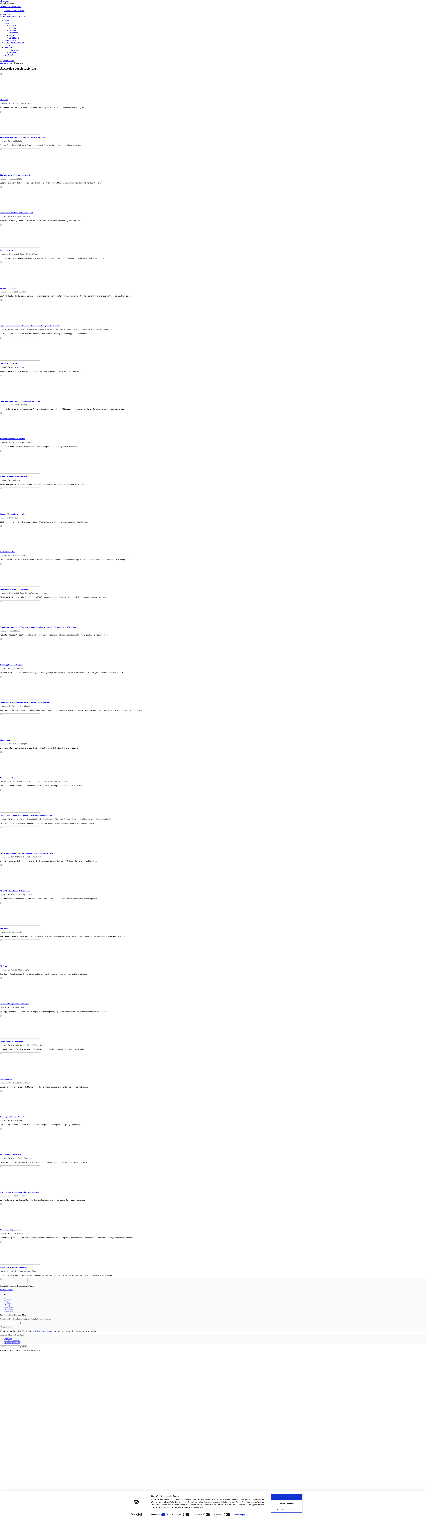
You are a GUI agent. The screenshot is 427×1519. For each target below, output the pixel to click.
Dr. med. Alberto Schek (20, 970)
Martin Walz (63, 781)
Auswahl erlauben (287, 1503)
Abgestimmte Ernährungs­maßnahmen (14, 589)
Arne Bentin (17, 932)
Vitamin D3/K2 (5, 740)
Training (12, 28)
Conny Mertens (17, 367)
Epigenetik (4, 928)
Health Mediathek (10, 40)
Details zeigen (239, 1515)
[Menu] (1, 59)
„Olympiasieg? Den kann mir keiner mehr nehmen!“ (20, 1192)
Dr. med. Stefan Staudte (20, 1158)
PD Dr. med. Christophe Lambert (27, 781)
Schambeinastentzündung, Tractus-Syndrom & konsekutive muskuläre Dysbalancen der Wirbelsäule (38, 627)
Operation (13, 30)
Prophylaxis (14, 50)
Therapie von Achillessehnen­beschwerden (15, 175)
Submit (24, 1347)
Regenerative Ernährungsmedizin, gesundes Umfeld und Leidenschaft (26, 853)
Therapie (12, 25)
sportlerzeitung (10, 55)
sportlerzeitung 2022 (7, 552)
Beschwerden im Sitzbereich (10, 1154)
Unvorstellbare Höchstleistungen (12, 1041)
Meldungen (17, 518)
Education (8, 47)
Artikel (6, 23)
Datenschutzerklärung (44, 1331)
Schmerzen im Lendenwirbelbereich (13, 476)
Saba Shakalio (16, 141)
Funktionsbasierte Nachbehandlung (13, 1267)
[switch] (186, 1514)
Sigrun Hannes (16, 668)
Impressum (8, 1339)
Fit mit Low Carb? (7, 250)
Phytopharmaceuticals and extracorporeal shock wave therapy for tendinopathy (30, 326)
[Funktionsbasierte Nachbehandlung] (20, 1391)
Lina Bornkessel (46, 593)
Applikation (4, 1271)
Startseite (4, 63)
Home (6, 21)
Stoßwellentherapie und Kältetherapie (14, 1004)
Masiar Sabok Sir (33, 857)
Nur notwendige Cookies (286, 1510)
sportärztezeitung (18, 292)
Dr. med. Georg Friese (21, 706)
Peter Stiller (15, 631)
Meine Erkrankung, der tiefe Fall (12, 439)
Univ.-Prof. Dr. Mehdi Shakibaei (23, 329)
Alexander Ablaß (17, 1007)
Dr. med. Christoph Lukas (21, 894)
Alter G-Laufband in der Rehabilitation (15, 891)
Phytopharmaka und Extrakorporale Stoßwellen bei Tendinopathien (26, 815)
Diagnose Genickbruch (8, 363)
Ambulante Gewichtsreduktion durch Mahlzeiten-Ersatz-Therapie (25, 702)
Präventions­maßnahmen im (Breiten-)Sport (16, 213)
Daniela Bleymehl (17, 857)
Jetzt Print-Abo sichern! (14, 11)
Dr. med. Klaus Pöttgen (22, 103)
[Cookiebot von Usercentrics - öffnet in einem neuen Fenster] (136, 1514)
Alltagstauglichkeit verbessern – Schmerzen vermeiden (20, 401)
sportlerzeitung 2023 (7, 288)
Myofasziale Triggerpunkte (10, 1230)
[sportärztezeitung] (13, 16)
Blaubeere (4, 100)
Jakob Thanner (16, 1233)
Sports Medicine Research (14, 43)
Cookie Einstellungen (12, 1341)
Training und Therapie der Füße (12, 1117)
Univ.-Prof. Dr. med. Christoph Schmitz (54, 329)
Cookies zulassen (286, 1497)
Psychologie (14, 37)
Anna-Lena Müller (79, 329)
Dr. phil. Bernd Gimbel (36, 1045)
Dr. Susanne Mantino (21, 1083)
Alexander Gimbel (17, 1045)
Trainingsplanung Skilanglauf (11, 665)
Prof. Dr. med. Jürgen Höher (24, 1271)
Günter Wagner (32, 254)
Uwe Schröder (18, 254)
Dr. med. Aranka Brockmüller (100, 329)
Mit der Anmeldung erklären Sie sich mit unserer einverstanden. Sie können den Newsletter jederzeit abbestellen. (49, 1331)
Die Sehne (4, 966)
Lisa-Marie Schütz (49, 781)
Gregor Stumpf (16, 1120)
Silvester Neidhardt (18, 405)
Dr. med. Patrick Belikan (20, 216)
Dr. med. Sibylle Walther (22, 442)
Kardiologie (14, 35)
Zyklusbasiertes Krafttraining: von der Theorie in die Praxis (22, 137)
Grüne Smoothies (6, 1079)
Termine (12, 52)
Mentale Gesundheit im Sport (11, 778)
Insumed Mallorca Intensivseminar (13, 514)
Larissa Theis (16, 179)
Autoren (7, 45)
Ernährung (13, 33)
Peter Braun (15, 480)
